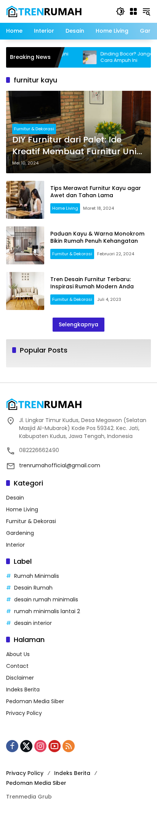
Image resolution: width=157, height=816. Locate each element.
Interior (15, 545)
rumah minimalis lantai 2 (47, 611)
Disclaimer (20, 678)
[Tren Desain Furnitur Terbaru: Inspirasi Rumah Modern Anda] (25, 291)
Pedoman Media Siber (35, 701)
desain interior (33, 623)
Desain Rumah (33, 587)
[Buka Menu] (133, 11)
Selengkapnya (78, 324)
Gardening (20, 533)
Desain (15, 497)
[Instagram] (40, 746)
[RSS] (68, 746)
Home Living (65, 208)
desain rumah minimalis (46, 599)
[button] (120, 11)
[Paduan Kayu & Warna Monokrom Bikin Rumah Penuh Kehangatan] (25, 245)
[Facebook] (12, 746)
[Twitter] (26, 746)
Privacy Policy (24, 713)
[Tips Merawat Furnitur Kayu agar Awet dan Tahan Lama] (25, 200)
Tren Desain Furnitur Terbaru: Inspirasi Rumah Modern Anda (92, 283)
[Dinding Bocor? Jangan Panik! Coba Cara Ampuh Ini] (80, 57)
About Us (18, 654)
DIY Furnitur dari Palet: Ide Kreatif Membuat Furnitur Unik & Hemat (76, 146)
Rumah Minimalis (36, 576)
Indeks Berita (23, 689)
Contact (17, 666)
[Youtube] (54, 746)
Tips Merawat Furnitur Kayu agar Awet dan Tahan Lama (95, 191)
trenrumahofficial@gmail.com (59, 465)
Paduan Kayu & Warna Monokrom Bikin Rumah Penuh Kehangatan (97, 237)
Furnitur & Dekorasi (34, 129)
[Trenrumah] (44, 11)
